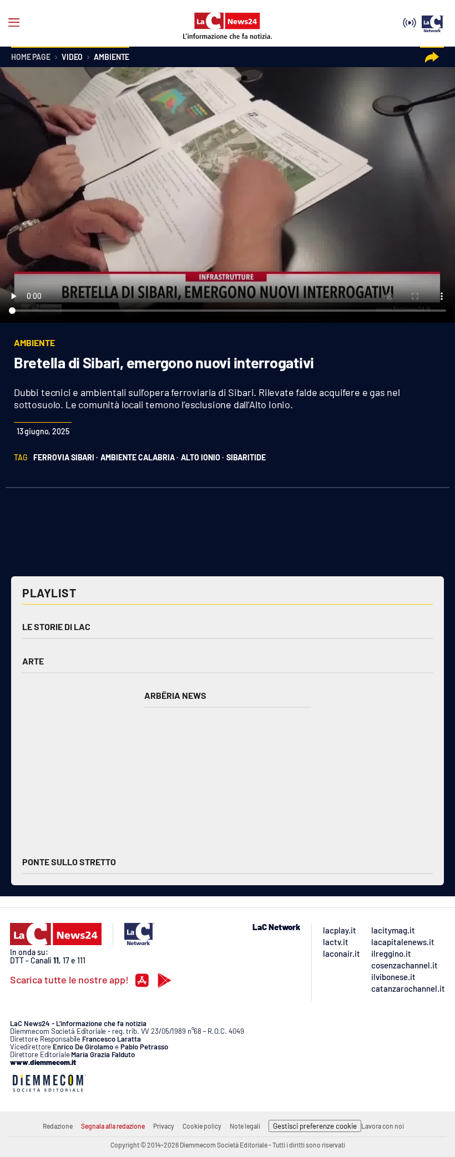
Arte (33, 661)
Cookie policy (202, 1126)
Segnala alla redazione (113, 1126)
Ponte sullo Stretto (69, 861)
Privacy (163, 1126)
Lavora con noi (382, 1126)
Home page (30, 57)
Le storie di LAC (56, 626)
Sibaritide (246, 457)
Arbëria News (175, 695)
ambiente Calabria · (139, 457)
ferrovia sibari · (65, 457)
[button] (432, 57)
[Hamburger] (13, 22)
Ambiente (111, 57)
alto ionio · (202, 457)
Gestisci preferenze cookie (315, 1126)
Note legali (245, 1126)
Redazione (58, 1126)
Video (72, 57)
